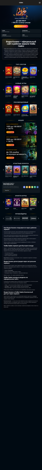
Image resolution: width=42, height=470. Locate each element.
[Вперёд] (38, 70)
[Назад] (4, 70)
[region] (21, 73)
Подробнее (7, 190)
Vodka (21, 2)
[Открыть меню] (39, 2)
